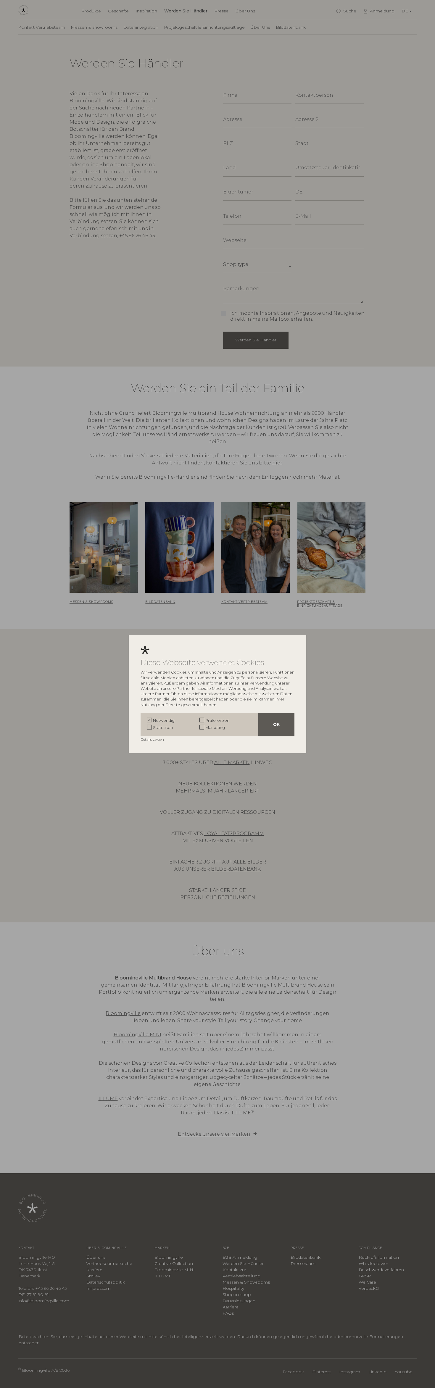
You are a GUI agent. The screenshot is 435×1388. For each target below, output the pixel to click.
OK (276, 724)
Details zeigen (153, 739)
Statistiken (163, 727)
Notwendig (164, 720)
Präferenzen (217, 720)
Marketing (215, 727)
